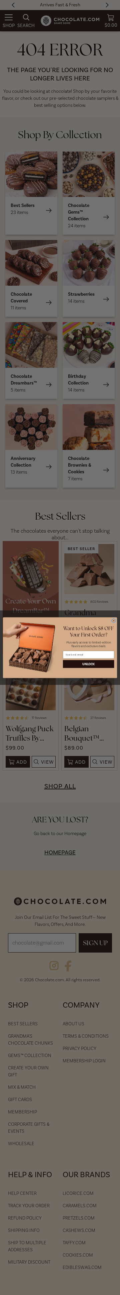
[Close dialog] (114, 620)
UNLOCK (88, 664)
